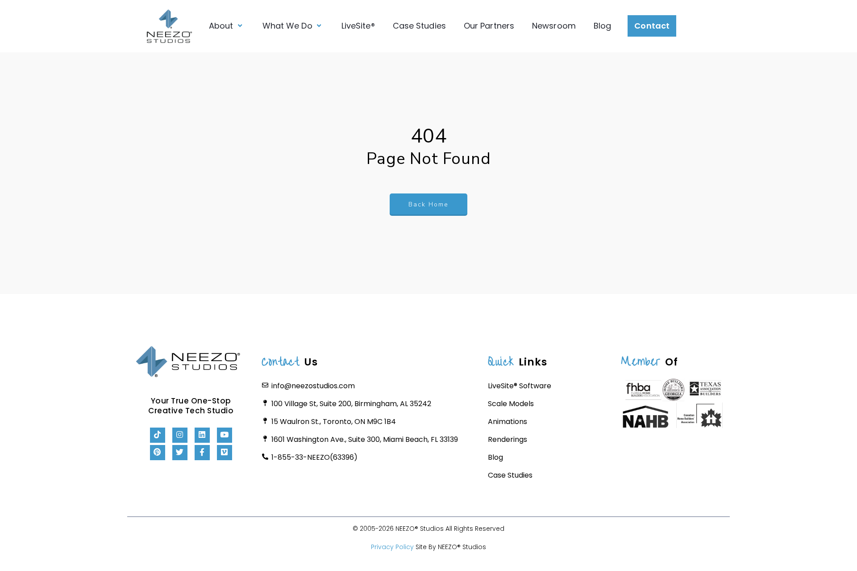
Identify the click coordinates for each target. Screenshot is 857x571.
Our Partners (489, 25)
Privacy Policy (392, 546)
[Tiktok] (157, 435)
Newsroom (554, 25)
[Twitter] (179, 452)
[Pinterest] (157, 452)
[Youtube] (224, 435)
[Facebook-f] (202, 452)
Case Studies (419, 25)
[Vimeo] (224, 452)
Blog (602, 25)
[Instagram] (179, 435)
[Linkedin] (202, 435)
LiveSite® (358, 25)
